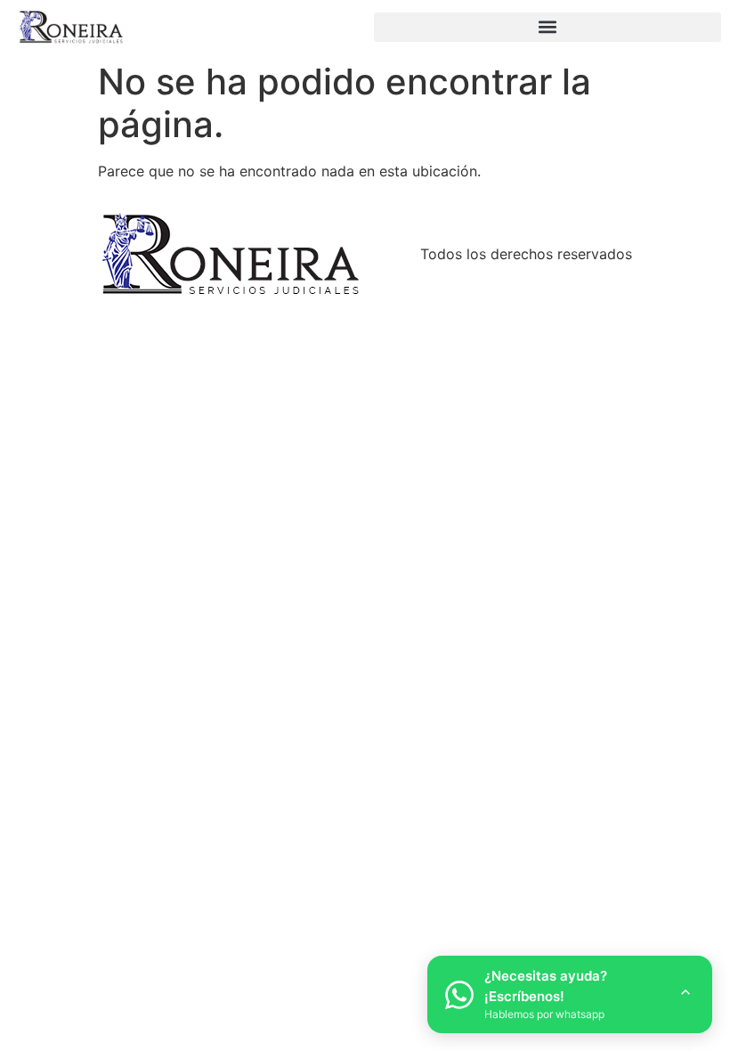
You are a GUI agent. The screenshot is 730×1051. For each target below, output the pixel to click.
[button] (547, 27)
